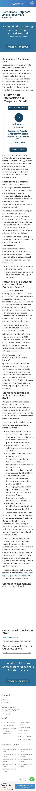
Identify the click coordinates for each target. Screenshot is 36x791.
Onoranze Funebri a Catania (26, 760)
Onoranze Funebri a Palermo (9, 765)
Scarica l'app (24, 733)
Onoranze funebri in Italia (9, 750)
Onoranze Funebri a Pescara (26, 755)
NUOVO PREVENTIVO (18, 108)
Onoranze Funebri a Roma (9, 755)
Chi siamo (6, 700)
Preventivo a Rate (8, 725)
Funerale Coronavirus (26, 739)
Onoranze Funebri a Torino (9, 770)
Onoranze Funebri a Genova (26, 750)
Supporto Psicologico (10, 728)
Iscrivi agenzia (24, 730)
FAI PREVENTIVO (18, 150)
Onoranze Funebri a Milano (9, 760)
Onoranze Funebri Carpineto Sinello (18, 132)
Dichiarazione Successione (7, 732)
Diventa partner (25, 727)
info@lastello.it (11, 711)
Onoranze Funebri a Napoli (26, 765)
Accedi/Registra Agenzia (25, 723)
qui (26, 578)
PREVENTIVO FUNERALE (18, 47)
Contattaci (6, 702)
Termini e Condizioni (26, 736)
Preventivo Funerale (9, 722)
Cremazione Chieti (10, 637)
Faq (4, 736)
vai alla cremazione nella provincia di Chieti (17, 641)
